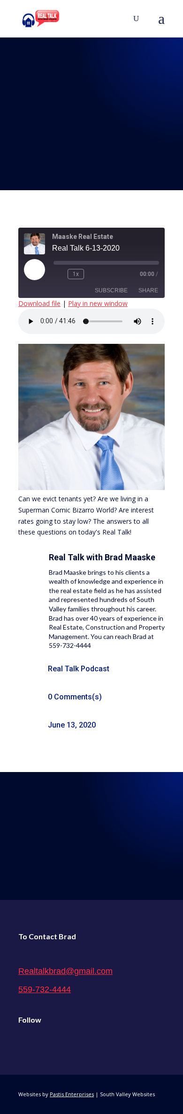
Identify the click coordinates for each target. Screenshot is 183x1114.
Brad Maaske (130, 557)
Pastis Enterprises (72, 1094)
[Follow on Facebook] (25, 1043)
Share (148, 290)
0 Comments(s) (75, 696)
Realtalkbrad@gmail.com (65, 971)
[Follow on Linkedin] (65, 1043)
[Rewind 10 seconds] (58, 274)
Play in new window (98, 303)
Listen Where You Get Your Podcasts (92, 834)
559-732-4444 (44, 989)
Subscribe (111, 290)
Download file (39, 303)
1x (76, 274)
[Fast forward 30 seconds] (93, 274)
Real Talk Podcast (78, 668)
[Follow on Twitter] (45, 1043)
